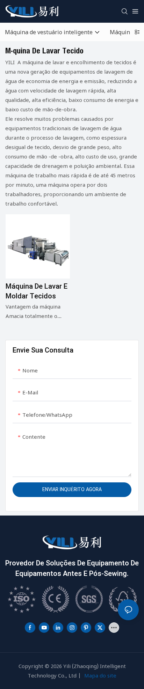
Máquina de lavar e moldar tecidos (36, 291)
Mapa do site (100, 675)
